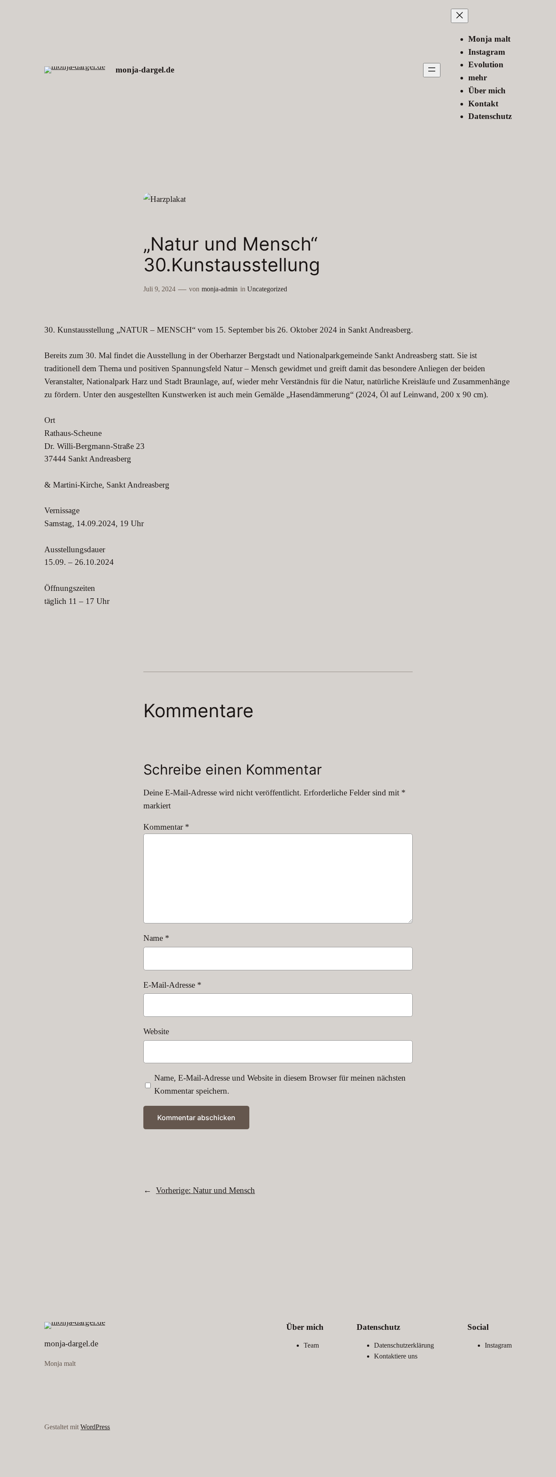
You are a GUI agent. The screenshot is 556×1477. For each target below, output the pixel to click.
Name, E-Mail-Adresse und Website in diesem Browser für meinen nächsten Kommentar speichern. (280, 1084)
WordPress (95, 1427)
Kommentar (166, 826)
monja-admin (220, 289)
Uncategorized (267, 289)
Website (156, 1031)
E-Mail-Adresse (172, 984)
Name (156, 938)
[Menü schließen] (459, 16)
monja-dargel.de (145, 69)
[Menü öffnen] (431, 70)
